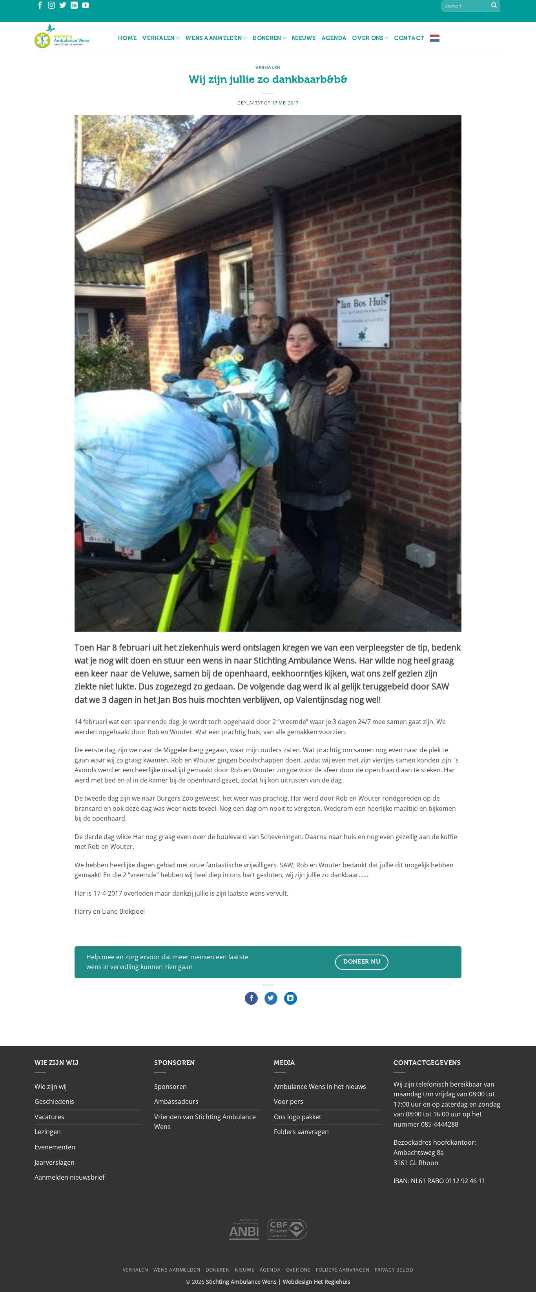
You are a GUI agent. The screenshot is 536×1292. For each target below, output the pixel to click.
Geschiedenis (54, 1101)
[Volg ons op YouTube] (85, 6)
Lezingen (48, 1131)
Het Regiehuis (332, 1281)
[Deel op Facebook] (251, 998)
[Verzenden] (494, 6)
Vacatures (49, 1116)
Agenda (334, 38)
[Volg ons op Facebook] (40, 6)
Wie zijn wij (51, 1086)
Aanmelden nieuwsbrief (69, 1177)
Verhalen (158, 38)
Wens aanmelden (213, 38)
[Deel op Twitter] (270, 998)
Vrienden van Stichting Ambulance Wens (205, 1121)
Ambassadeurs (176, 1101)
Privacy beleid (394, 1269)
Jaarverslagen (55, 1162)
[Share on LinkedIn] (290, 998)
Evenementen (55, 1147)
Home (127, 38)
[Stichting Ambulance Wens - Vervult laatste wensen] (70, 38)
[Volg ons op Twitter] (62, 6)
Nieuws (304, 38)
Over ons (367, 38)
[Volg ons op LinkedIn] (74, 6)
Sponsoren (170, 1086)
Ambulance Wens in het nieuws (320, 1086)
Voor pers (288, 1101)
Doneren (266, 38)
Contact (409, 38)
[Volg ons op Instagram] (51, 6)
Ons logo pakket (297, 1116)
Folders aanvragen (301, 1131)
